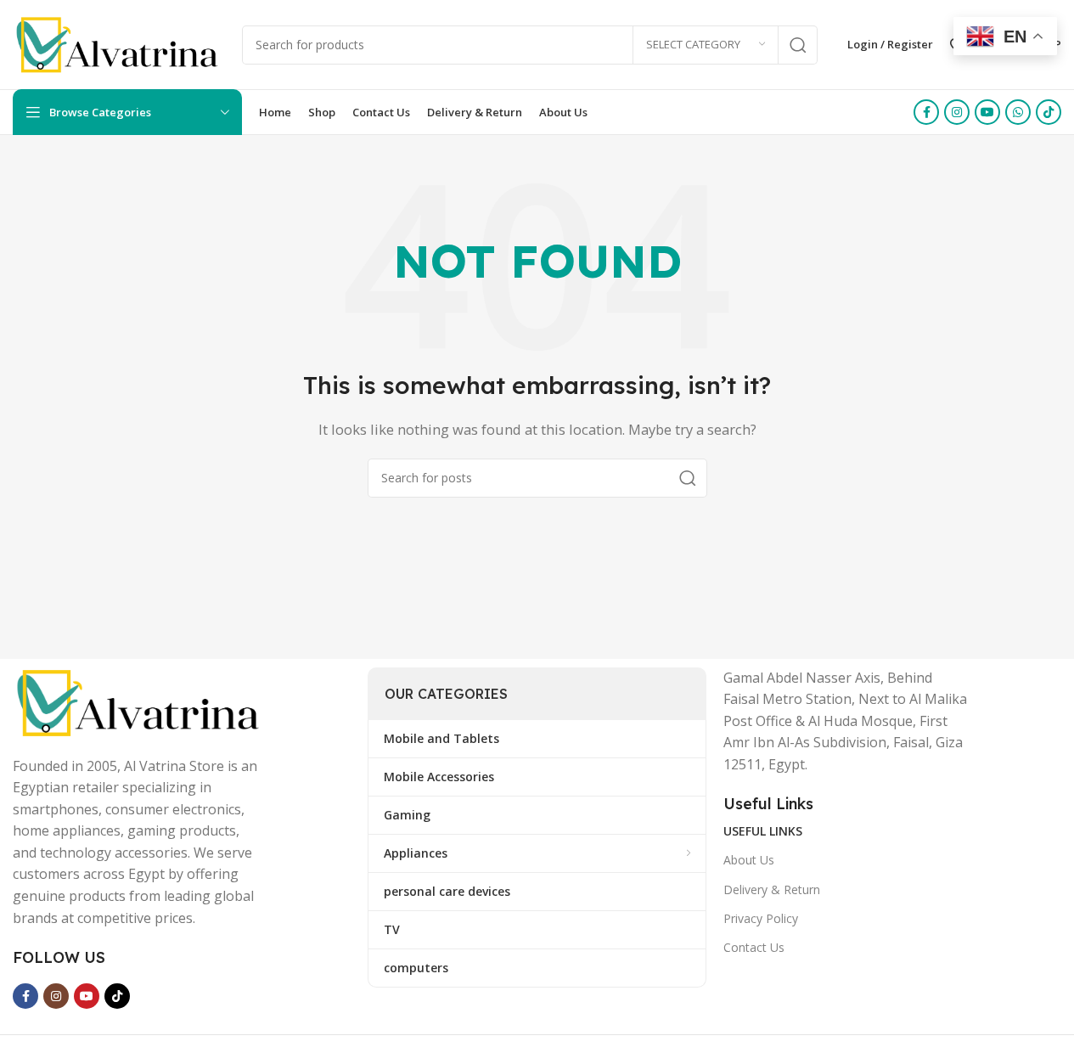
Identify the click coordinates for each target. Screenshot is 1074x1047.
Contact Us (753, 947)
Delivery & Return (771, 889)
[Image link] (140, 701)
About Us (748, 860)
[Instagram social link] (957, 112)
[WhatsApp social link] (1018, 112)
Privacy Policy (760, 918)
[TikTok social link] (1048, 112)
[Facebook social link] (926, 112)
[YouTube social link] (987, 112)
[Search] (798, 45)
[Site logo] (119, 43)
